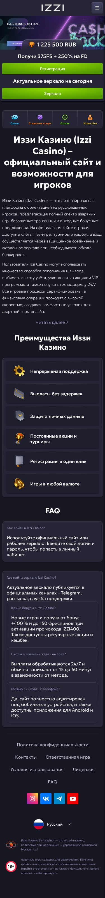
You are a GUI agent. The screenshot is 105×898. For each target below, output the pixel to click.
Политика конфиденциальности (52, 744)
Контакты (26, 757)
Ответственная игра (68, 757)
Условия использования (37, 769)
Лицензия (84, 769)
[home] (53, 8)
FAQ (52, 782)
